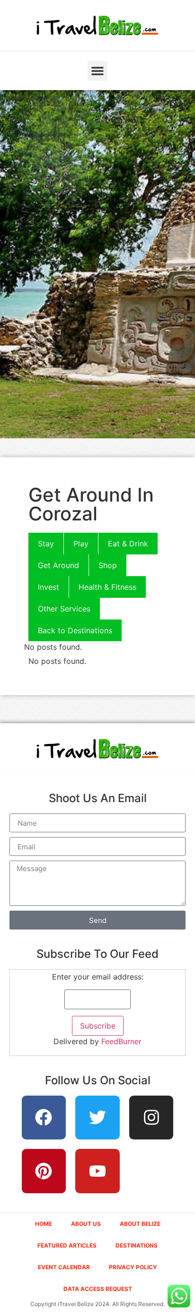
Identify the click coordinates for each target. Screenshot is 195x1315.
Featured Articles (67, 1245)
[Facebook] (44, 1118)
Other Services (64, 608)
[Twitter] (97, 1118)
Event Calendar (64, 1267)
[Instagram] (151, 1118)
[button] (97, 71)
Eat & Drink (128, 543)
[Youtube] (97, 1171)
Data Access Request (97, 1288)
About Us (86, 1223)
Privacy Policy (133, 1267)
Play (81, 543)
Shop (107, 565)
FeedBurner (121, 1041)
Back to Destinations (75, 630)
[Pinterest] (44, 1171)
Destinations (136, 1245)
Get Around (58, 565)
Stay (46, 543)
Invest (48, 587)
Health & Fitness (107, 587)
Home (43, 1223)
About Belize (140, 1223)
